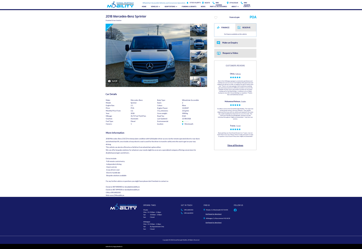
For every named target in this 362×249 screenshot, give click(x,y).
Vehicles (154, 7)
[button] (198, 26)
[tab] (224, 27)
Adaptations (170, 7)
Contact (246, 7)
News (203, 7)
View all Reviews (235, 145)
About (234, 7)
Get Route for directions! (214, 214)
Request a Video (230, 53)
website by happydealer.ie (114, 246)
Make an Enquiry (230, 42)
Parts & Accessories (218, 7)
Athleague (233, 3)
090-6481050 (219, 3)
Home (144, 7)
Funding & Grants (189, 7)
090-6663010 (247, 3)
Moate (207, 3)
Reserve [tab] (246, 27)
